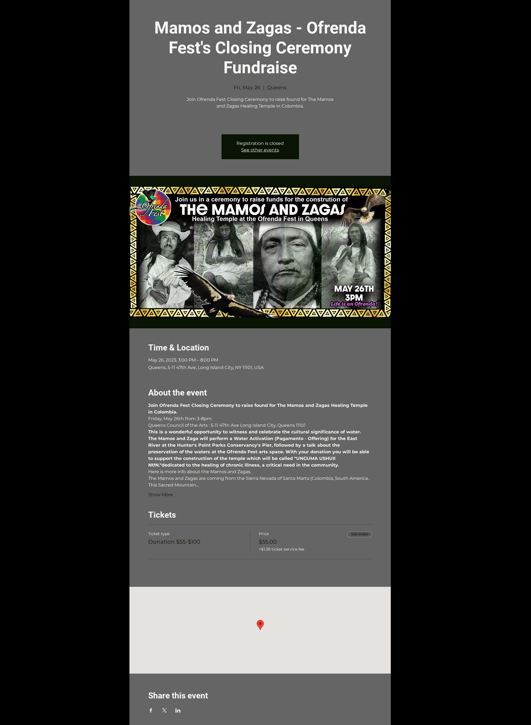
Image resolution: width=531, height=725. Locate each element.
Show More (160, 494)
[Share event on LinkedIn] (178, 710)
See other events (260, 150)
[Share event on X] (164, 710)
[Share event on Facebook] (150, 710)
